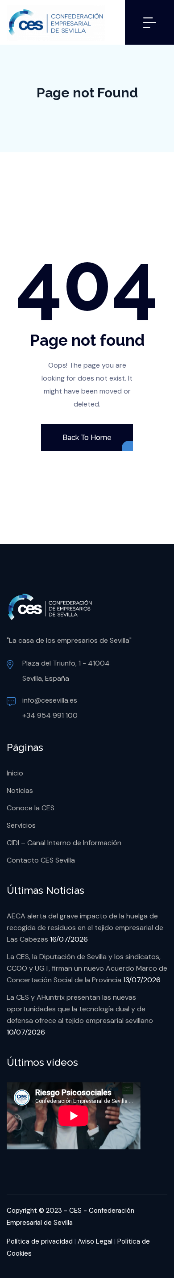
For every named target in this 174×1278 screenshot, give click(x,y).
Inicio (15, 773)
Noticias (20, 790)
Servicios (21, 825)
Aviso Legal (95, 1241)
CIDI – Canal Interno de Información (64, 842)
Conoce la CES (30, 808)
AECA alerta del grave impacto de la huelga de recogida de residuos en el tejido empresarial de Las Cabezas (85, 927)
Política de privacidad (40, 1241)
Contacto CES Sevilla (41, 860)
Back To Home (86, 437)
